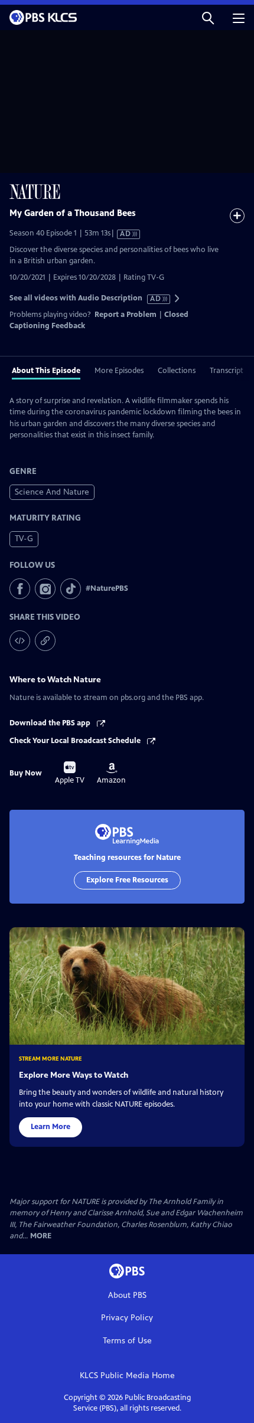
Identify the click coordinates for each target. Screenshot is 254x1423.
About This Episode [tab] (46, 370)
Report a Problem (126, 314)
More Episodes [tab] (119, 370)
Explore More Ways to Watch (73, 1075)
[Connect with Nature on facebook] (19, 588)
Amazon (111, 774)
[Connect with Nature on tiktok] (70, 588)
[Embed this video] (19, 640)
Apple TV (69, 773)
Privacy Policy (127, 1318)
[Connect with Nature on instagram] (45, 588)
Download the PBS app (50, 723)
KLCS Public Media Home (127, 1375)
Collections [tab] (177, 370)
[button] (208, 17)
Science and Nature (52, 492)
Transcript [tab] (226, 370)
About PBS (127, 1295)
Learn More (50, 1126)
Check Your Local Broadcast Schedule (75, 740)
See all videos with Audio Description (85, 298)
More (40, 1236)
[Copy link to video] (45, 640)
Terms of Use (127, 1341)
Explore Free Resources (127, 880)
